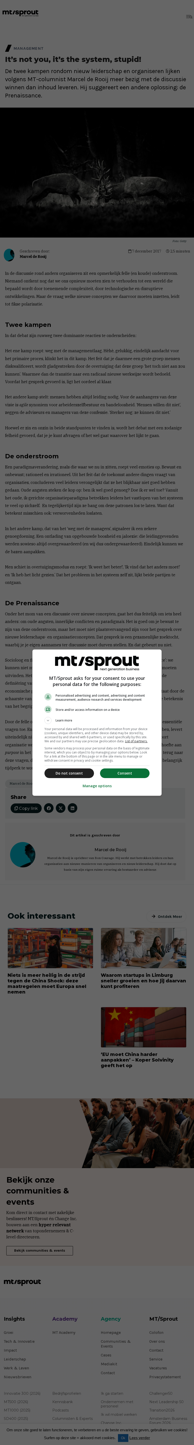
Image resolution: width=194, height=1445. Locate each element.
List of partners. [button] (136, 741)
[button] (97, 720)
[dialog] (97, 722)
